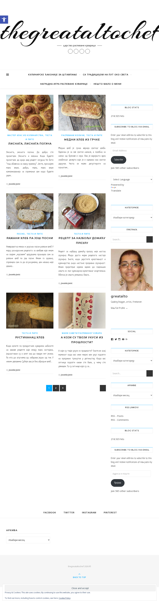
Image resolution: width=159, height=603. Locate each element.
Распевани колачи (72, 135)
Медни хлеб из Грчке (82, 139)
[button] (4, 20)
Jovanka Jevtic (14, 183)
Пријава (117, 483)
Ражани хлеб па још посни (30, 238)
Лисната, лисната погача (30, 143)
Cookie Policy (64, 598)
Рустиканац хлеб (29, 337)
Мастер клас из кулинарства (25, 135)
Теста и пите (94, 135)
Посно (21, 233)
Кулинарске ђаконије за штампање (52, 74)
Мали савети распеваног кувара (82, 333)
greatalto (119, 296)
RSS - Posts (117, 415)
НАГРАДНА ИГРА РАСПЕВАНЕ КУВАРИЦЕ (64, 83)
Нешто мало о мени (107, 83)
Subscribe (118, 160)
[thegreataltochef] (79, 35)
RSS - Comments (120, 419)
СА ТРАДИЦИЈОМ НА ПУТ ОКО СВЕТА (105, 74)
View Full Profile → (119, 308)
